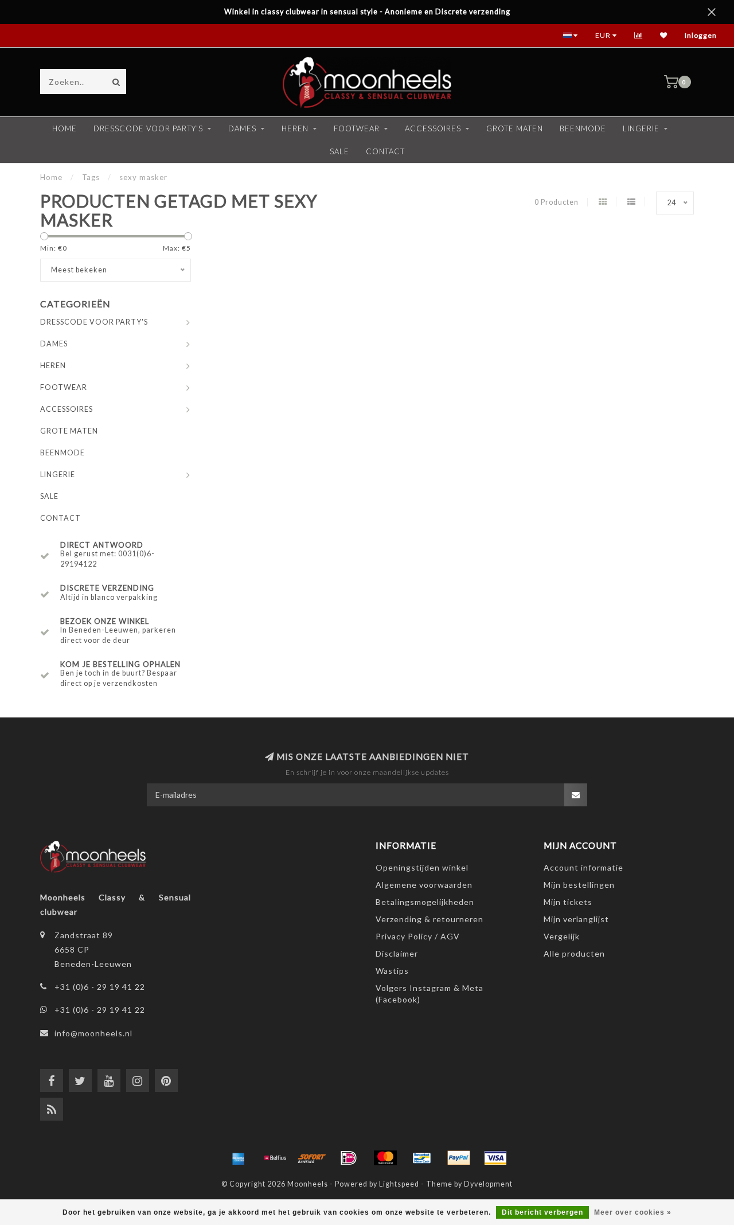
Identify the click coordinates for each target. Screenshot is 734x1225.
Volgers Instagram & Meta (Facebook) (429, 993)
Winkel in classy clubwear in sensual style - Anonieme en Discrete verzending (367, 11)
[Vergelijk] (638, 35)
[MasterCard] (385, 1158)
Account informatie (583, 867)
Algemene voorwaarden (424, 885)
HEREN (295, 128)
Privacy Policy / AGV (418, 936)
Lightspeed (399, 1184)
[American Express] (238, 1158)
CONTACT (385, 151)
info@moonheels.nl (93, 1033)
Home (64, 128)
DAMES (242, 128)
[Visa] (495, 1158)
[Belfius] (275, 1158)
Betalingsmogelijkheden (425, 902)
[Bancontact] (422, 1158)
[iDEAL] (348, 1158)
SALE (339, 151)
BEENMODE (583, 128)
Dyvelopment (488, 1184)
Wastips (392, 971)
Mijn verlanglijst (576, 919)
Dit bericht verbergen (542, 1212)
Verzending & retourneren (429, 919)
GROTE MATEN (514, 128)
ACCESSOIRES (433, 128)
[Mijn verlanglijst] (663, 35)
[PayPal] (458, 1158)
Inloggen (701, 35)
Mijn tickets (568, 902)
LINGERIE (641, 128)
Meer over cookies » (632, 1212)
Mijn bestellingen (579, 885)
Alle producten (574, 953)
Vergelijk (562, 936)
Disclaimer (397, 953)
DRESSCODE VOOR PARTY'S (148, 128)
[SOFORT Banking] (312, 1158)
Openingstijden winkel (422, 867)
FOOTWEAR (357, 128)
